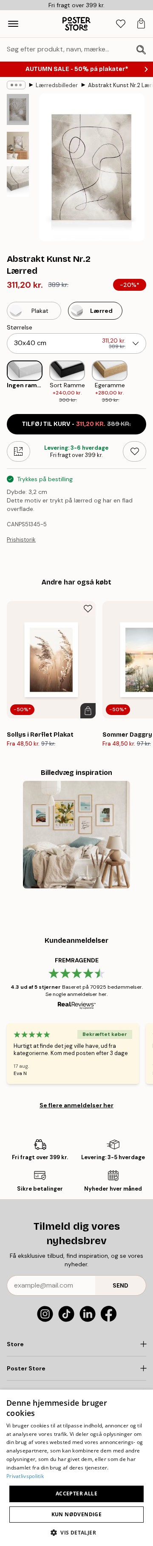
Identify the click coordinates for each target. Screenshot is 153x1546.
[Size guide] (18, 451)
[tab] (120, 24)
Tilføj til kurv (76, 424)
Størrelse (19, 327)
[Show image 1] (18, 109)
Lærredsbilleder (57, 85)
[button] (76, 1532)
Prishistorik (21, 539)
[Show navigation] (13, 23)
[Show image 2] (18, 145)
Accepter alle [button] (76, 1493)
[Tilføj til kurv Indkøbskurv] (88, 710)
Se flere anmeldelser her (76, 1105)
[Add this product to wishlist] (134, 451)
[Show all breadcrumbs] (16, 85)
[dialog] (76, 1468)
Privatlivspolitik (25, 1476)
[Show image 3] (18, 181)
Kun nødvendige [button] (76, 1514)
